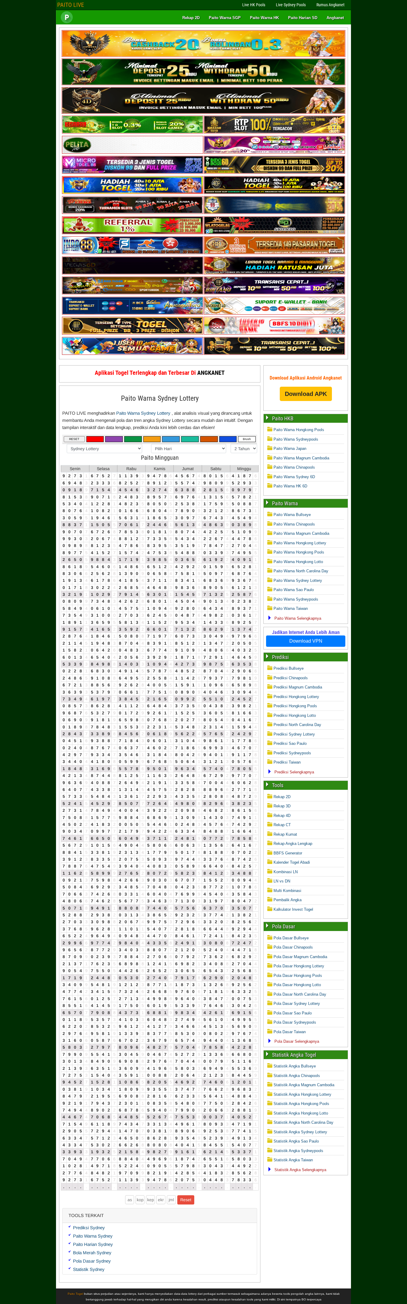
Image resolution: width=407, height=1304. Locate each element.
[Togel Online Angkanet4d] (274, 313)
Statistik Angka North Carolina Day (303, 1122)
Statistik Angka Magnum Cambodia (304, 1085)
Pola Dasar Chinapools (293, 947)
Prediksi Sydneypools (292, 753)
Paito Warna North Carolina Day (301, 571)
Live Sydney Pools (291, 4)
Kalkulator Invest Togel (293, 909)
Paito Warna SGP (225, 17)
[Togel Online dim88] (203, 84)
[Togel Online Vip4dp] (274, 192)
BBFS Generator (288, 853)
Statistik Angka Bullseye (295, 1066)
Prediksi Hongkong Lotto (295, 715)
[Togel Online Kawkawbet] (132, 212)
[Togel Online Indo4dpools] (132, 353)
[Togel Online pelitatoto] (132, 152)
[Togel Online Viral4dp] (274, 152)
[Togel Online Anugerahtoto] (132, 313)
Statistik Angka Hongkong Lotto (301, 1113)
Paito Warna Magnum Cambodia (301, 458)
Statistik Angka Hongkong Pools (301, 1103)
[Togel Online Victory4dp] (132, 192)
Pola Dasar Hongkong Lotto (297, 985)
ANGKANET (211, 372)
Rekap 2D (191, 17)
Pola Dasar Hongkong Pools (298, 975)
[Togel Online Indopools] (274, 333)
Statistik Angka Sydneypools (298, 1150)
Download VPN (305, 641)
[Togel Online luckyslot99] (274, 212)
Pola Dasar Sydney (92, 1260)
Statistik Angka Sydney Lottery (300, 1132)
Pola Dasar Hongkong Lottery (299, 966)
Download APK (306, 394)
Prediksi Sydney (89, 1227)
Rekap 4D (282, 815)
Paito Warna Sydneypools (296, 439)
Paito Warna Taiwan (291, 608)
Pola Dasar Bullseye (291, 938)
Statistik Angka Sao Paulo (296, 1141)
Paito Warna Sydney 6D (294, 477)
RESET (74, 439)
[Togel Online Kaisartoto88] (132, 233)
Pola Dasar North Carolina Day (300, 994)
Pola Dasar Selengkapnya (296, 1041)
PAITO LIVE (70, 4)
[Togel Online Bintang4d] (274, 293)
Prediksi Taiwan (287, 762)
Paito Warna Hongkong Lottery (300, 543)
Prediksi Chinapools (291, 678)
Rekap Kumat (285, 834)
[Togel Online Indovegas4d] (274, 353)
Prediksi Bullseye (289, 668)
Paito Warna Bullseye (292, 514)
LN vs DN (282, 881)
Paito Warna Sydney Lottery (160, 398)
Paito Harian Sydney (93, 1244)
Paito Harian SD (302, 17)
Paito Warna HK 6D (290, 486)
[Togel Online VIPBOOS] (203, 55)
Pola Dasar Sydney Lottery (297, 1003)
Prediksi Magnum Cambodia (298, 687)
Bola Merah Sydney (92, 1252)
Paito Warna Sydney (93, 1235)
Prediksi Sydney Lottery (294, 734)
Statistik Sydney (89, 1269)
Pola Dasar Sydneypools (295, 1022)
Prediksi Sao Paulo (290, 743)
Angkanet (335, 17)
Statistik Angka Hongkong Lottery (302, 1094)
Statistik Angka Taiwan (293, 1160)
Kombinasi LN (286, 872)
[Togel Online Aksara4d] (132, 293)
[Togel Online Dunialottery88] (274, 253)
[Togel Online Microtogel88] (132, 172)
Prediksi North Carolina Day (297, 724)
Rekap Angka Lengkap (293, 843)
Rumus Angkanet (330, 4)
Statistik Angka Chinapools (297, 1075)
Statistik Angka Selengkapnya (300, 1170)
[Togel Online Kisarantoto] (274, 132)
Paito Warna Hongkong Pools (299, 430)
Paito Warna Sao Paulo (294, 590)
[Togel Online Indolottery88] (132, 253)
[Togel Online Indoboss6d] (274, 172)
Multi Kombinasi (287, 890)
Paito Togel (75, 1293)
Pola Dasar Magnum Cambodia (300, 957)
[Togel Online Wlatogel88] (274, 233)
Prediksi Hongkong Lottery (296, 696)
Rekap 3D (282, 806)
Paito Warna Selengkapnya (297, 618)
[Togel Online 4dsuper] (203, 112)
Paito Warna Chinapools (294, 467)
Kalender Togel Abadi (292, 862)
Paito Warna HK (264, 17)
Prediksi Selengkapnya (294, 772)
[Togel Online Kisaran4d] (132, 132)
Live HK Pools (253, 4)
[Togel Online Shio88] (274, 273)
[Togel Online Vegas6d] (132, 273)
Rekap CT (282, 825)
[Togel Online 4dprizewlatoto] (132, 333)
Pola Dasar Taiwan (290, 1032)
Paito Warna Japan (290, 448)
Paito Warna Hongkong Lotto (298, 561)
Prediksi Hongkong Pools (295, 706)
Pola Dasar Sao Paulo (293, 1013)
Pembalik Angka (288, 900)
